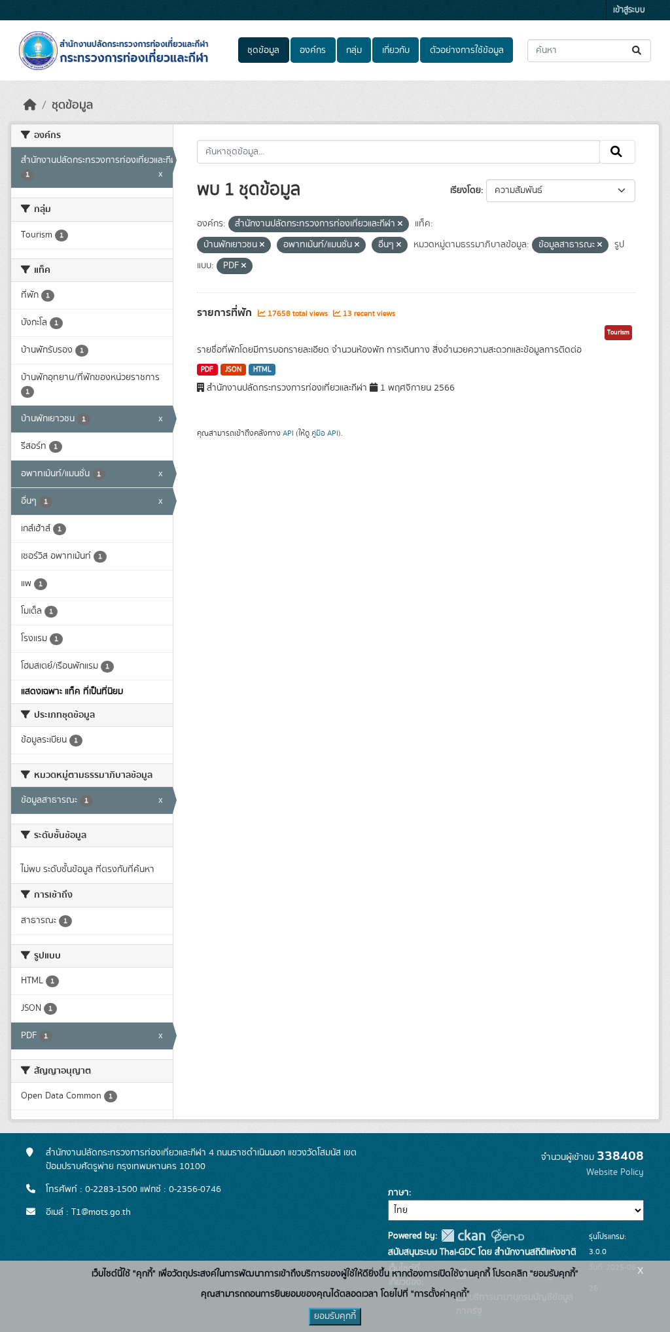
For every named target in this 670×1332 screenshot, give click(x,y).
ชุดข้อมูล (263, 50)
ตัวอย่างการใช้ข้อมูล (467, 50)
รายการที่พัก (226, 312)
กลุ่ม (354, 50)
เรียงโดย (465, 190)
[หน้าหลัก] (30, 105)
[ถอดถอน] (400, 224)
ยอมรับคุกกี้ (335, 1316)
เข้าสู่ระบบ (629, 10)
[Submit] (638, 50)
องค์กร (313, 50)
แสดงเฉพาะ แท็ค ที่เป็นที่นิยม (72, 691)
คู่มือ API (324, 433)
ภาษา (398, 1192)
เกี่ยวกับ (396, 50)
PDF (207, 369)
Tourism (618, 332)
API (288, 433)
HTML (262, 369)
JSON (233, 369)
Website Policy (615, 1172)
